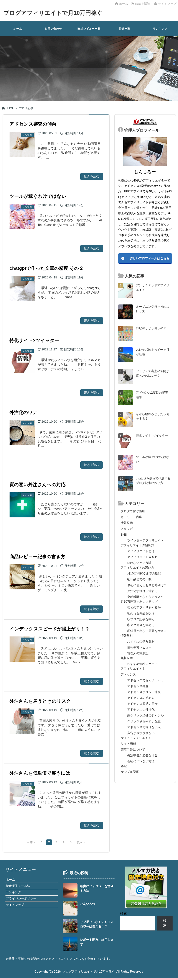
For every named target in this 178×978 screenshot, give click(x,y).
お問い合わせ (53, 28)
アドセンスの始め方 (141, 698)
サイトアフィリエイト (136, 737)
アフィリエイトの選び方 (137, 567)
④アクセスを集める (141, 625)
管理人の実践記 (137, 653)
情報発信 (127, 523)
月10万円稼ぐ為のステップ (139, 601)
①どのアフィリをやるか (144, 607)
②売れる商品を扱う (141, 613)
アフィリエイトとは (141, 551)
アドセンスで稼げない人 (144, 727)
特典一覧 (124, 28)
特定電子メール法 (18, 886)
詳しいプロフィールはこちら (149, 258)
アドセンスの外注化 (141, 709)
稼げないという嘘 (139, 562)
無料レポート (130, 658)
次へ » (81, 842)
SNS (124, 534)
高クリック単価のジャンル (145, 715)
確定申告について (133, 749)
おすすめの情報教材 (141, 641)
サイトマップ (166, 3)
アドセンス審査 (137, 686)
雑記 (124, 766)
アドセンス (128, 674)
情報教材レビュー (139, 647)
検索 (123, 913)
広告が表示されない (141, 733)
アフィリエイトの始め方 (137, 545)
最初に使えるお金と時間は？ (147, 585)
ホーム (123, 3)
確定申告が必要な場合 (142, 755)
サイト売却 (128, 743)
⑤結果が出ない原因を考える (147, 631)
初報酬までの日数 (139, 579)
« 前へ (31, 842)
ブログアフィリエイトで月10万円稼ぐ (52, 13)
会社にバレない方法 (141, 761)
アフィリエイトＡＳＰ (142, 557)
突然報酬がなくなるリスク (145, 597)
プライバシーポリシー (21, 898)
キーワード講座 (131, 517)
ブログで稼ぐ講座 (133, 511)
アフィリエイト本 (133, 668)
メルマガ (127, 528)
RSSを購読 (143, 3)
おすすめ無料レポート (142, 664)
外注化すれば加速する (142, 591)
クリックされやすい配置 (144, 721)
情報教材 (127, 635)
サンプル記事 (130, 772)
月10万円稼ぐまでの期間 (144, 573)
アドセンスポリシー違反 (144, 692)
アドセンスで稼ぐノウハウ (145, 680)
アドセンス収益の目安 (142, 703)
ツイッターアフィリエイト (145, 540)
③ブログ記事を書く (141, 619)
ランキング (160, 28)
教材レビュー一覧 (89, 28)
